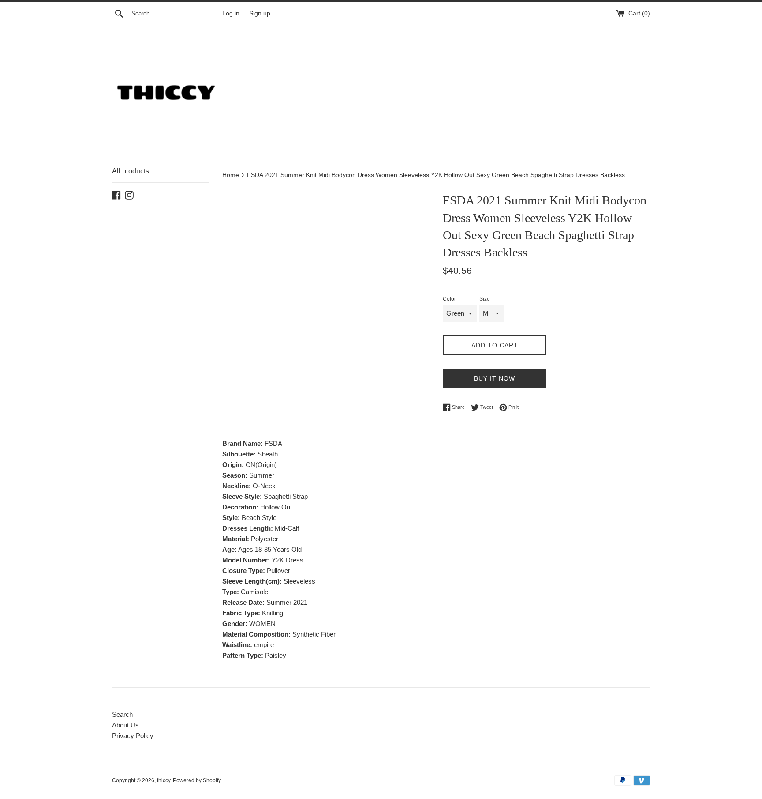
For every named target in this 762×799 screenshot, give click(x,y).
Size (484, 299)
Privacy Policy (132, 735)
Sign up (259, 13)
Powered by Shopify (197, 780)
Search (122, 714)
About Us (125, 725)
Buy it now (494, 378)
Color (449, 299)
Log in (230, 13)
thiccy (163, 780)
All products (130, 171)
